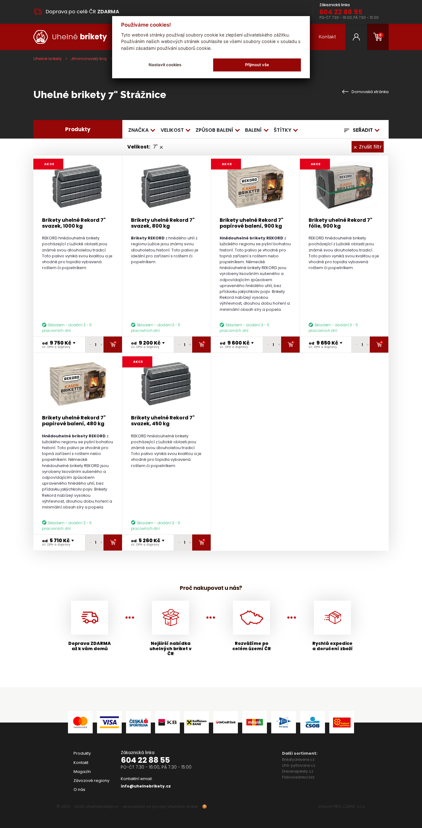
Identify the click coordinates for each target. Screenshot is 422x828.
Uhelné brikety (47, 58)
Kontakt (327, 37)
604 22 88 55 (145, 760)
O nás (79, 789)
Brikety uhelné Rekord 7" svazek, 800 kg (163, 223)
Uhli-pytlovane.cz (298, 765)
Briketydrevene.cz (298, 759)
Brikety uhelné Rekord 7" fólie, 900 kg (340, 223)
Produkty (82, 753)
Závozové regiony (91, 780)
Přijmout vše (257, 64)
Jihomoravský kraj (89, 58)
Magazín (82, 771)
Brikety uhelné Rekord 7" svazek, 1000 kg (74, 223)
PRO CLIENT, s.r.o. (349, 806)
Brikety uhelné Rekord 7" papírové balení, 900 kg (251, 223)
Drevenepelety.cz (297, 771)
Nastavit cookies (165, 64)
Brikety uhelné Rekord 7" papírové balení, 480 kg (74, 421)
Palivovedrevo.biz (298, 777)
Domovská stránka (370, 91)
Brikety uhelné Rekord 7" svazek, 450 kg (163, 421)
